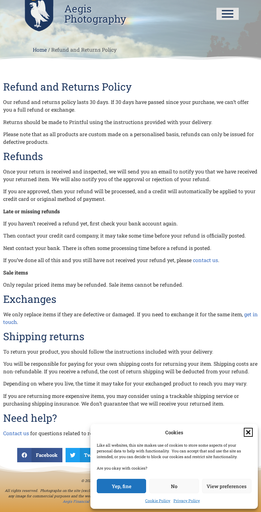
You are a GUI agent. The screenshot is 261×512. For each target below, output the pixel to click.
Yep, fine (121, 486)
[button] (248, 432)
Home (40, 50)
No (174, 486)
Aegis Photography (95, 14)
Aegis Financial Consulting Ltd (89, 501)
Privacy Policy (186, 500)
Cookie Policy (157, 500)
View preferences (227, 486)
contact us (205, 260)
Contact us (16, 433)
